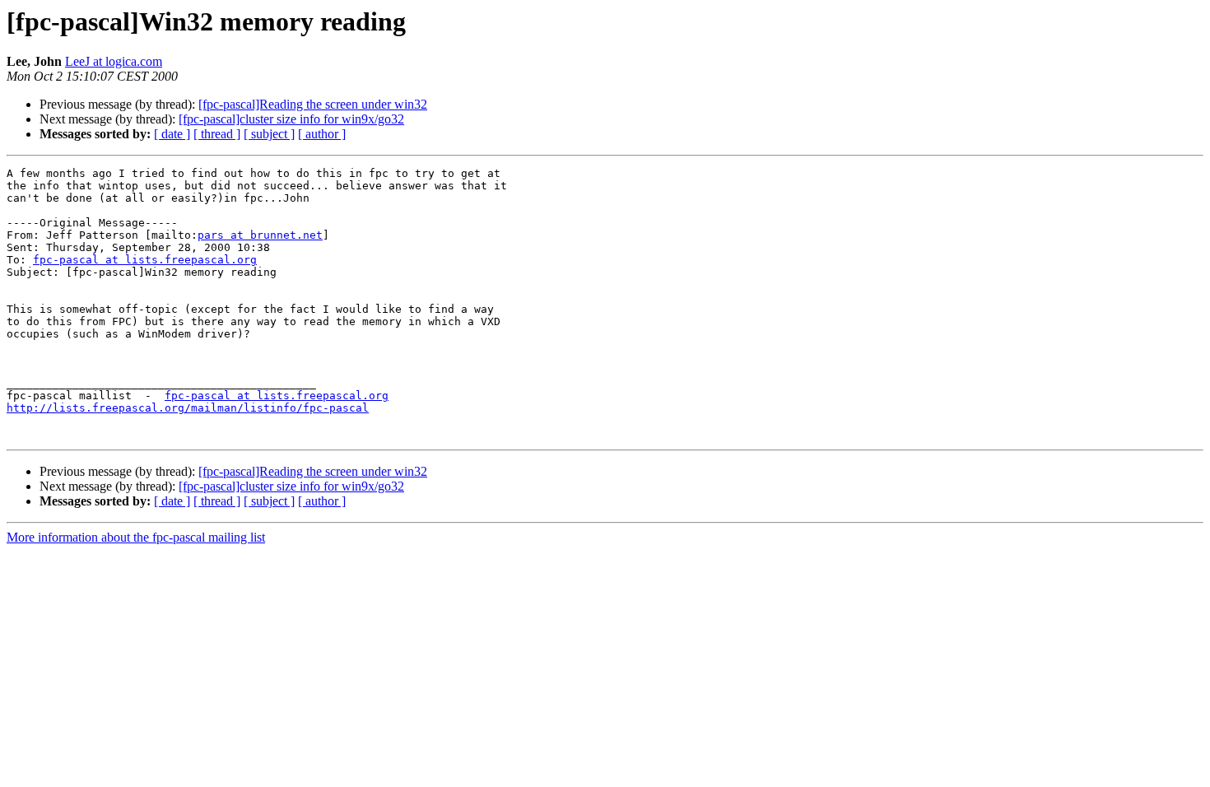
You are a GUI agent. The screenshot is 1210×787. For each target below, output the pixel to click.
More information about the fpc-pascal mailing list (136, 537)
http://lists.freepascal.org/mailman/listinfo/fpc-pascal (188, 408)
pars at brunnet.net (260, 235)
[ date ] (172, 134)
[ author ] (322, 134)
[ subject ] (269, 134)
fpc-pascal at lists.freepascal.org (145, 260)
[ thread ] (216, 134)
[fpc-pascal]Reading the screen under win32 (312, 104)
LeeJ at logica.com (113, 61)
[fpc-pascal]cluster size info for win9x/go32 (291, 119)
